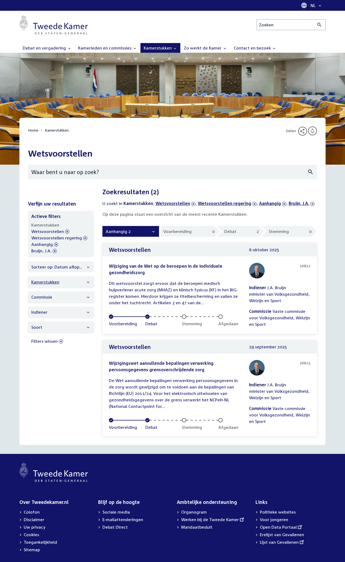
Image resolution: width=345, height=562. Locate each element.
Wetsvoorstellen (173, 203)
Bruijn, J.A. (299, 203)
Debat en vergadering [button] (45, 48)
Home (33, 130)
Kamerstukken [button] (158, 48)
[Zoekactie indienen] (319, 24)
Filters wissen (44, 341)
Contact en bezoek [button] (253, 48)
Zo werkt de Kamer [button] (203, 48)
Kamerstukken (57, 130)
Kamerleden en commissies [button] (105, 48)
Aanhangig (270, 203)
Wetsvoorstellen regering (224, 203)
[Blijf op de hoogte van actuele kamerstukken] (312, 130)
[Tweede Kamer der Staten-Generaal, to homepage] (53, 24)
